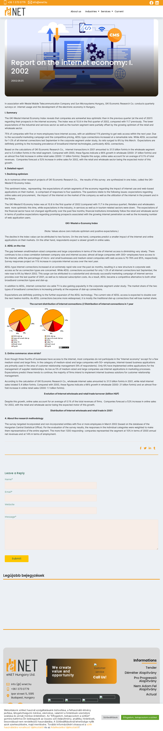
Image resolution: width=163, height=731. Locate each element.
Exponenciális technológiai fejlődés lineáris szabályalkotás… (40, 607)
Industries (91, 11)
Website (9, 504)
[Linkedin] (157, 3)
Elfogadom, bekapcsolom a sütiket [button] (140, 717)
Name (9, 479)
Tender (151, 667)
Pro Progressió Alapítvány (145, 679)
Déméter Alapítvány (141, 672)
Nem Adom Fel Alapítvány (145, 687)
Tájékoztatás (11, 591)
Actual (151, 694)
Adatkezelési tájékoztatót (65, 727)
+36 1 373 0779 (16, 2)
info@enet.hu (40, 2)
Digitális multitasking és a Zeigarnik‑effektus (49, 591)
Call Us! (99, 677)
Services (105, 11)
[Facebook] (151, 3)
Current (119, 11)
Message (10, 517)
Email (8, 492)
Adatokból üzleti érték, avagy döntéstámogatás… (79, 616)
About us (76, 11)
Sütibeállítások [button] (110, 717)
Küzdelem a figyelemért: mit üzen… (24, 620)
